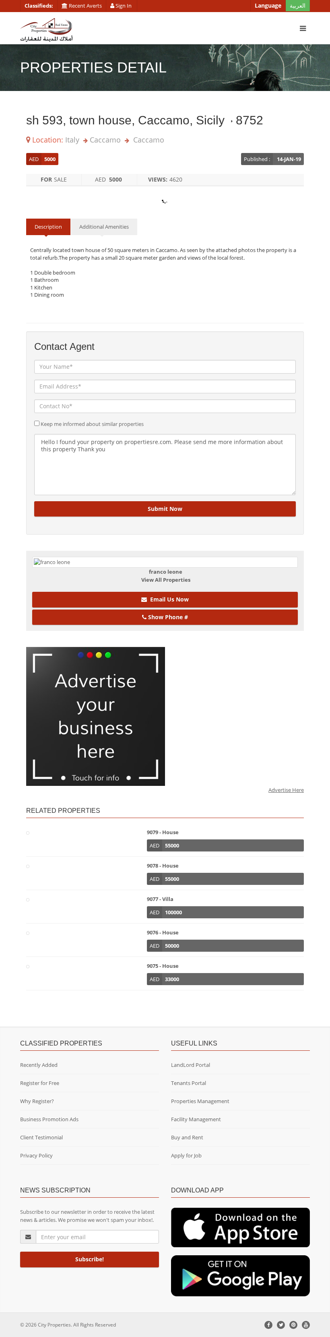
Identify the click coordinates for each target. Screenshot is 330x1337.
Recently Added (39, 1064)
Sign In (123, 5)
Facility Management (196, 1119)
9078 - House (163, 865)
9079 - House (163, 832)
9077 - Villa (160, 899)
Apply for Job (186, 1155)
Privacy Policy (36, 1155)
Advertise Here (286, 790)
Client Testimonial (41, 1137)
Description (48, 226)
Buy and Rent (187, 1137)
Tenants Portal (188, 1083)
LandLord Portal (190, 1064)
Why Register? (37, 1101)
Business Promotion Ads (49, 1119)
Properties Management (200, 1101)
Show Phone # (167, 617)
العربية (297, 5)
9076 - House (163, 932)
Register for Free (39, 1083)
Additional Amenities (104, 226)
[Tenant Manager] (240, 1227)
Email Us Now (168, 599)
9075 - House (163, 965)
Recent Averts (85, 5)
